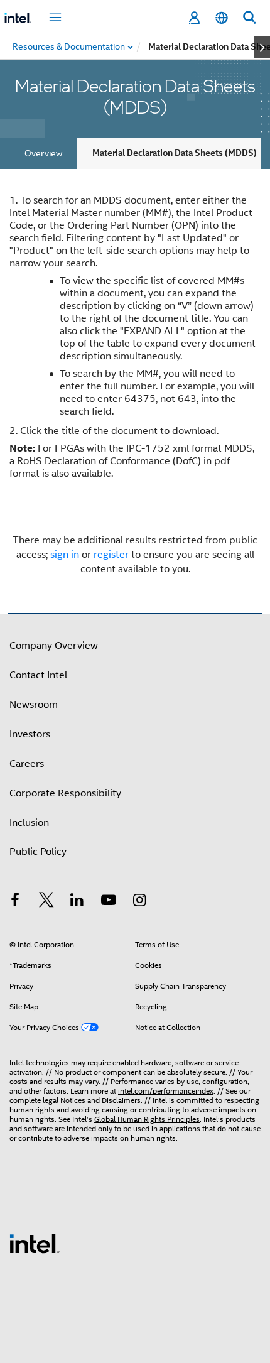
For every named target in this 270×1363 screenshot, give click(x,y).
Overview (43, 153)
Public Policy (38, 851)
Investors (29, 734)
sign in (64, 554)
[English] (221, 18)
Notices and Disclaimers (100, 1100)
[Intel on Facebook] (15, 902)
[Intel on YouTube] (108, 902)
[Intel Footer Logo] (34, 1243)
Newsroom (33, 704)
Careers (26, 764)
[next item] (262, 47)
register (111, 554)
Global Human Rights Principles (147, 1119)
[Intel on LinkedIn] (77, 902)
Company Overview (53, 645)
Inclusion (29, 823)
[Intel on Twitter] (46, 902)
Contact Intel (38, 675)
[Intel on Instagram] (139, 902)
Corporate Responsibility (65, 793)
